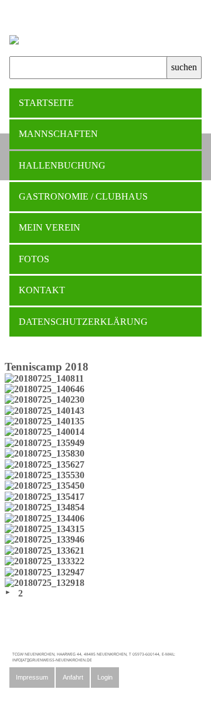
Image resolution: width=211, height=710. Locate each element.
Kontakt (42, 290)
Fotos (34, 259)
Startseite (46, 103)
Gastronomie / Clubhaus (83, 196)
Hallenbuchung (62, 165)
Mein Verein (49, 227)
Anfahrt (73, 677)
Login (105, 677)
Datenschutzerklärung (83, 322)
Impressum (32, 677)
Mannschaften (58, 134)
